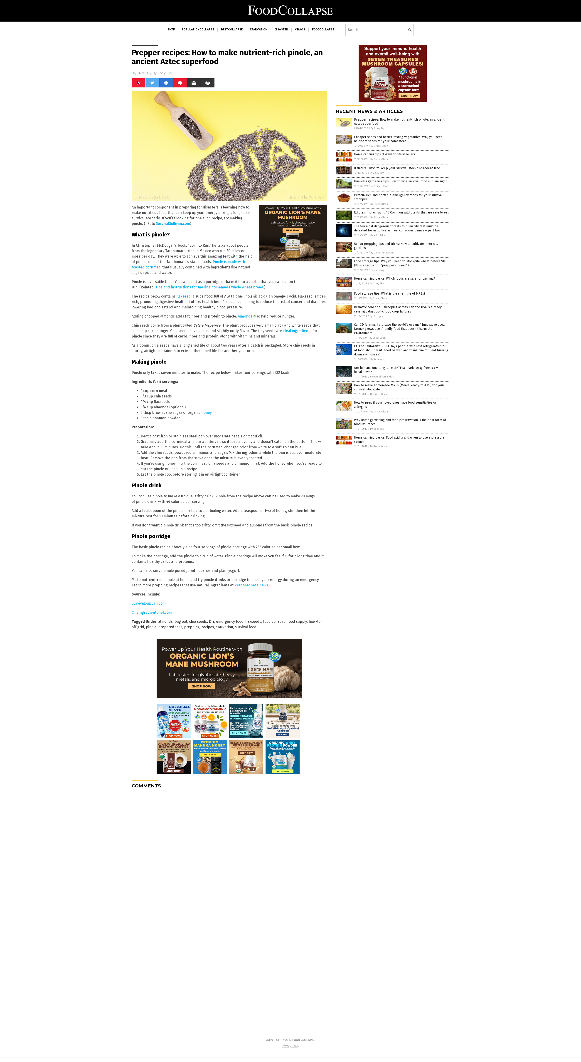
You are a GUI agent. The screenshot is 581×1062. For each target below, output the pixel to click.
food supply (297, 621)
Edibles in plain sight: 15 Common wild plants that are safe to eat (401, 212)
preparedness (170, 627)
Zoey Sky (165, 73)
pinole (151, 627)
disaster (281, 29)
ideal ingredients (297, 331)
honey (206, 412)
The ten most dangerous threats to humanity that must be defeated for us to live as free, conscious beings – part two (397, 228)
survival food (245, 627)
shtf (171, 29)
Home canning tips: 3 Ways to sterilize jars (384, 154)
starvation (258, 29)
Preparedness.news (251, 585)
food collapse (274, 621)
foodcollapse (323, 29)
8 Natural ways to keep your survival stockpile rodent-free (397, 168)
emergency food (230, 621)
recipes (208, 627)
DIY (211, 621)
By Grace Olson (379, 145)
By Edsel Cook (377, 337)
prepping (192, 627)
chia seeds (198, 621)
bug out (181, 621)
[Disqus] (229, 849)
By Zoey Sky (377, 128)
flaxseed (184, 296)
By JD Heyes (376, 316)
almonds (165, 621)
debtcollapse (232, 29)
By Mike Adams (378, 235)
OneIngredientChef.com (152, 612)
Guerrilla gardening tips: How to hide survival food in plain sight (400, 181)
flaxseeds (253, 621)
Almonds (245, 316)
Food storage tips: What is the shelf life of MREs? (390, 293)
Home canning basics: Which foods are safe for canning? (394, 278)
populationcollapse (198, 29)
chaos (300, 29)
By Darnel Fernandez (382, 252)
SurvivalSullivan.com (173, 223)
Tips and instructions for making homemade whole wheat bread (209, 287)
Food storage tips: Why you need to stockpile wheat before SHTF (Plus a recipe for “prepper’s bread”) (401, 263)
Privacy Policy (290, 1046)
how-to (314, 621)
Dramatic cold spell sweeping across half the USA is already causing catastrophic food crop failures (398, 309)
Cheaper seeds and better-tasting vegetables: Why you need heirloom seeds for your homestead (398, 139)
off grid (138, 627)
